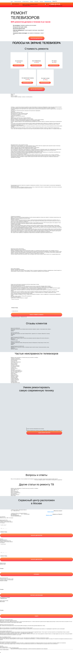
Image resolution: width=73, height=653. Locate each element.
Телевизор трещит (14, 372)
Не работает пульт (14, 364)
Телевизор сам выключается (16, 359)
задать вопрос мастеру (44, 432)
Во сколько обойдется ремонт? (40, 479)
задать (36, 616)
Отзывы (31, 1)
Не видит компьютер (14, 378)
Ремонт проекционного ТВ (15, 492)
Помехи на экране (14, 374)
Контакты (41, 1)
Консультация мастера (36, 38)
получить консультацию (36, 595)
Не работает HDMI (14, 377)
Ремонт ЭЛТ (13, 490)
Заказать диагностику (18, 65)
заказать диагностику (36, 535)
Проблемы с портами (14, 376)
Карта (12, 648)
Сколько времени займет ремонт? (52, 478)
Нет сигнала (13, 369)
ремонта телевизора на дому (42, 149)
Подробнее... (13, 334)
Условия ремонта (25, 1)
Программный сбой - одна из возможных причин (19, 113)
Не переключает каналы (15, 366)
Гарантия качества (17, 1)
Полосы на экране (14, 363)
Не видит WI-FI (13, 367)
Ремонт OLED (13, 495)
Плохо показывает (14, 360)
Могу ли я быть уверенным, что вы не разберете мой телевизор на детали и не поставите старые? (28, 478)
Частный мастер (14, 493)
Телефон (2, 568)
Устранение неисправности (15, 115)
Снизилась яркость (14, 368)
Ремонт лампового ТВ (15, 489)
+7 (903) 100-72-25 (54, 4)
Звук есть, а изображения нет (16, 371)
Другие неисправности (36, 89)
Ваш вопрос (2, 601)
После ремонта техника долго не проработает (54, 479)
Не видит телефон (14, 381)
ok (0, 652)
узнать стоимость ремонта (36, 314)
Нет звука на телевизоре (15, 365)
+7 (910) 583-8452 (26, 514)
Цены (12, 1)
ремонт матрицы (56, 252)
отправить (36, 574)
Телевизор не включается (15, 358)
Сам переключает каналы (15, 382)
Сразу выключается (14, 362)
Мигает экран (13, 373)
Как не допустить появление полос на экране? (19, 114)
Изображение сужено (14, 375)
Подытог (12, 116)
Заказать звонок (50, 511)
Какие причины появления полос (16, 112)
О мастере (36, 1)
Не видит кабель (14, 380)
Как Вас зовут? (3, 564)
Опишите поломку (3, 580)
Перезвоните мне (48, 1)
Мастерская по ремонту (15, 494)
